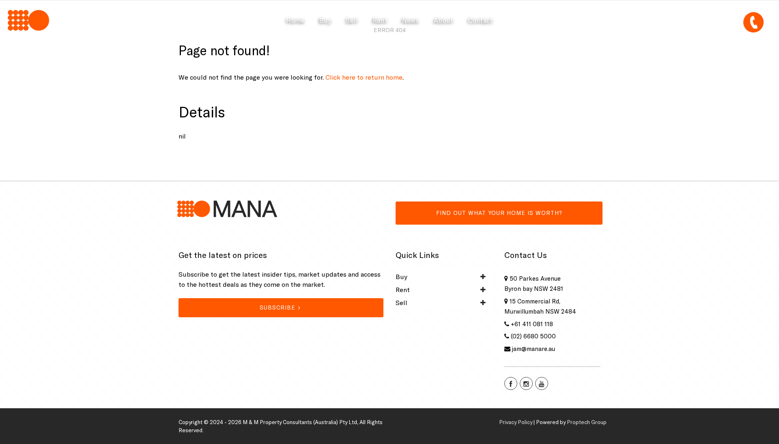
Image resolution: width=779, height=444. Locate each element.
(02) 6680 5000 (533, 336)
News (410, 20)
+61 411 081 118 (532, 324)
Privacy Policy (515, 422)
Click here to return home (363, 77)
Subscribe (277, 307)
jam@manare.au (533, 349)
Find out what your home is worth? (499, 213)
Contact (480, 20)
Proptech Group (587, 422)
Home (295, 20)
